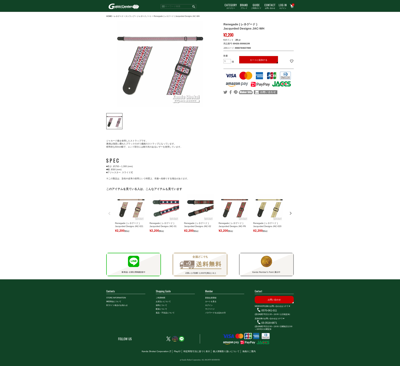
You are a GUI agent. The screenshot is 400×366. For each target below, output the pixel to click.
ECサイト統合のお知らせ (117, 305)
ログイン (283, 6)
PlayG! (177, 351)
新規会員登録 (210, 298)
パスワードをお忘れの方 (215, 313)
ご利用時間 (160, 298)
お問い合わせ (270, 6)
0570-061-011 (269, 310)
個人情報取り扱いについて (226, 351)
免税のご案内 (249, 351)
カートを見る (210, 301)
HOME (109, 16)
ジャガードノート (144, 16)
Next (291, 213)
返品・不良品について (165, 313)
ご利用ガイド (256, 6)
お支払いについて (163, 301)
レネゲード (118, 16)
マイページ (210, 309)
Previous (109, 213)
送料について (161, 305)
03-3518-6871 (269, 322)
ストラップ (130, 16)
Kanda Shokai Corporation (155, 351)
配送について (161, 309)
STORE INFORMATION (116, 298)
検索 (193, 6)
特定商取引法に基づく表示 (196, 351)
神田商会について (113, 301)
